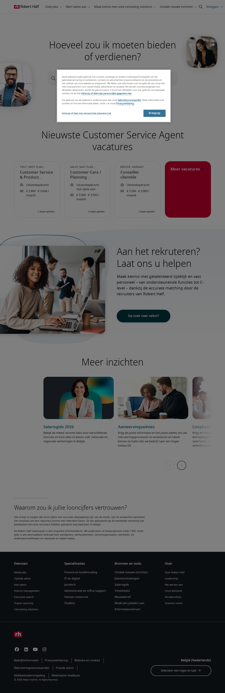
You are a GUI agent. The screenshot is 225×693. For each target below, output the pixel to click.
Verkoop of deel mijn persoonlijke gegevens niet (106, 93)
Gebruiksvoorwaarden (129, 100)
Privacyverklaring (125, 103)
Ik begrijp (154, 113)
